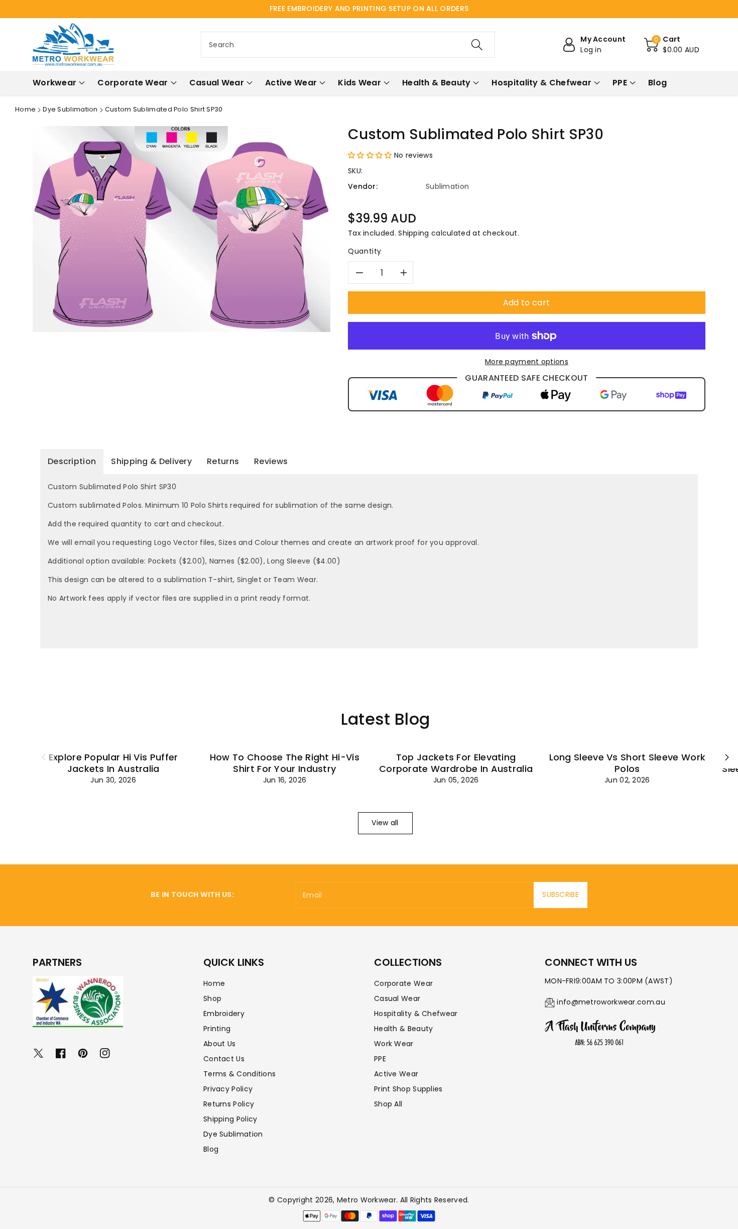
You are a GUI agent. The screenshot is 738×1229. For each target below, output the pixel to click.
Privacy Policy (228, 1089)
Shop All (388, 1104)
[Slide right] (727, 757)
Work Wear (394, 1044)
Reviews (271, 461)
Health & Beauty (403, 1029)
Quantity (365, 251)
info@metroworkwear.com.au (611, 1002)
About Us (219, 1044)
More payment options (526, 362)
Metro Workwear (366, 1200)
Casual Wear (397, 998)
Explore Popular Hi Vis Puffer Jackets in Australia (113, 763)
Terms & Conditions (239, 1074)
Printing (216, 1029)
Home (25, 109)
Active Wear (396, 1074)
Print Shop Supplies (408, 1089)
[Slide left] (44, 757)
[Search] (477, 44)
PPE (380, 1059)
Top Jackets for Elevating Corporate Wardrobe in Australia (456, 763)
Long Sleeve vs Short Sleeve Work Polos (627, 763)
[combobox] (348, 44)
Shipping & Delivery (151, 461)
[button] (671, 45)
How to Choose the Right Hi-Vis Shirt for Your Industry (284, 763)
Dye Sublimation (70, 109)
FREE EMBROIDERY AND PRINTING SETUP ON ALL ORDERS (369, 9)
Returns (223, 461)
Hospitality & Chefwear (416, 1014)
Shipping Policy (230, 1119)
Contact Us (223, 1059)
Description (72, 461)
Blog (210, 1149)
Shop (212, 998)
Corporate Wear (403, 983)
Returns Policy (228, 1104)
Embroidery (223, 1014)
